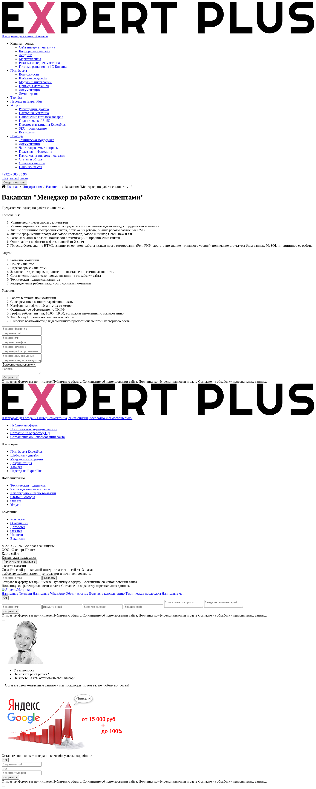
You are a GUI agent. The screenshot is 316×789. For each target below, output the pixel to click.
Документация (29, 90)
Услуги (15, 105)
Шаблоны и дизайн (33, 78)
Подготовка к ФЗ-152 (35, 120)
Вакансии (17, 538)
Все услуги (27, 132)
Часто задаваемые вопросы (38, 148)
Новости (16, 535)
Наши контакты (30, 167)
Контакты (17, 519)
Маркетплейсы (30, 59)
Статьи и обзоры (31, 159)
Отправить (10, 377)
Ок (5, 597)
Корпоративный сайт (34, 51)
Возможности (29, 74)
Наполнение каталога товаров (41, 117)
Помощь (16, 136)
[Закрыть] (3, 620)
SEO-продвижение (33, 128)
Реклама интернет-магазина (39, 63)
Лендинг (25, 55)
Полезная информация (35, 151)
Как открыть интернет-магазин (42, 155)
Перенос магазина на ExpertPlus (42, 124)
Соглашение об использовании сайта (37, 437)
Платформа (18, 70)
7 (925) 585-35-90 (14, 174)
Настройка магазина (34, 113)
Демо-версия (28, 93)
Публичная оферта (24, 425)
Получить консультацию (19, 561)
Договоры (17, 527)
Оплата (15, 501)
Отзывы (16, 531)
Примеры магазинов (34, 86)
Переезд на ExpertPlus (26, 101)
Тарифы (16, 97)
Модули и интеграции (35, 82)
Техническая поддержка (36, 140)
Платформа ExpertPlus (26, 451)
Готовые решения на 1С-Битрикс (43, 66)
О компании (19, 523)
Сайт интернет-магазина (37, 47)
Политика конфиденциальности (33, 429)
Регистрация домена (34, 109)
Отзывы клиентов (32, 163)
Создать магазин (14, 182)
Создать (49, 577)
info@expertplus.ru (15, 178)
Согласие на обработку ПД (30, 433)
